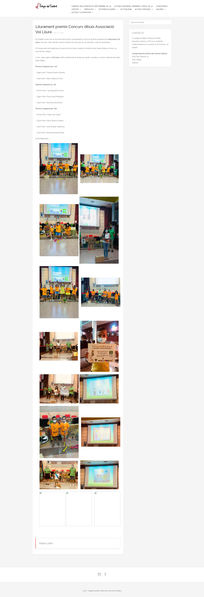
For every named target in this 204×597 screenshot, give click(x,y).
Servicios (89, 9)
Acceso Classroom (81, 12)
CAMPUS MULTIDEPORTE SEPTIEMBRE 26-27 (91, 6)
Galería (160, 9)
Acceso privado (143, 9)
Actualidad (126, 9)
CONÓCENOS (162, 6)
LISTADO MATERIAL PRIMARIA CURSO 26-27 (133, 6)
